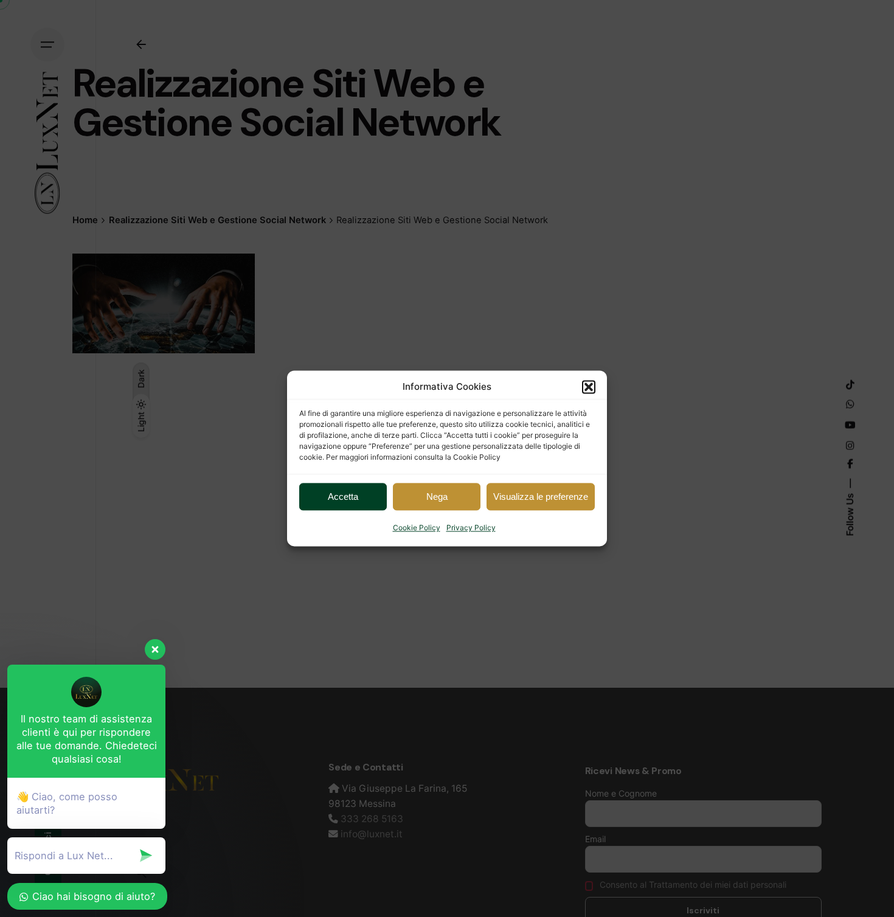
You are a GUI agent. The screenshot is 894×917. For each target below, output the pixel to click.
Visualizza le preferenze (540, 496)
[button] (589, 387)
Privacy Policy (471, 527)
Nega (437, 496)
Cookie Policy (416, 527)
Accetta (343, 496)
